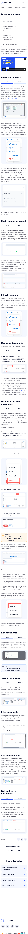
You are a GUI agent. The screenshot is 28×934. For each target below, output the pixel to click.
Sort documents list (8, 42)
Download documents (8, 30)
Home (2, 7)
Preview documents (8, 24)
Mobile (20, 82)
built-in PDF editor (12, 98)
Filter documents (7, 39)
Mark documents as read (9, 26)
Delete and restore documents (10, 33)
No (19, 850)
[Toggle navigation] (26, 2)
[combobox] (23, 932)
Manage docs (17, 7)
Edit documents (7, 35)
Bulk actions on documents (10, 44)
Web (7, 82)
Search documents (8, 37)
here (22, 390)
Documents (9, 7)
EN (24, 932)
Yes (12, 850)
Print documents (7, 28)
